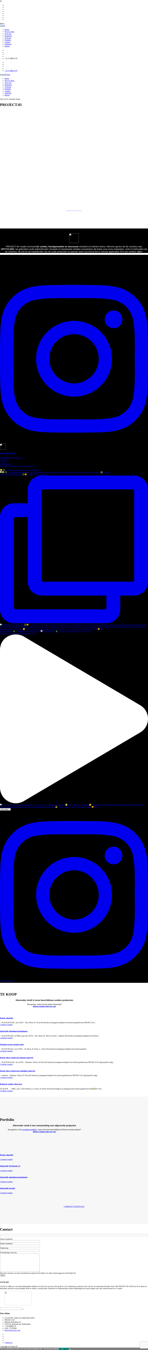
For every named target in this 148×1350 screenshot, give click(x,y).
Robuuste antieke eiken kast (11, 1084)
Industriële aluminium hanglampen (14, 1031)
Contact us (8, 1343)
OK (60, 1349)
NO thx (65, 1349)
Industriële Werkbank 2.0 (10, 1166)
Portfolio (8, 40)
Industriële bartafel (7, 1188)
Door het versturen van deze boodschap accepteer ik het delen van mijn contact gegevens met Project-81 (38, 1273)
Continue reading (6, 1025)
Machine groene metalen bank (12, 1044)
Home (7, 30)
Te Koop (8, 38)
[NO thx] (70, 1349)
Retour (7, 46)
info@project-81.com (12, 1330)
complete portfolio (29, 1130)
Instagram (8, 36)
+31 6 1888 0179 (11, 71)
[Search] (23, 1309)
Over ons (8, 34)
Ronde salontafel (6, 1018)
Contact (7, 42)
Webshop (8, 44)
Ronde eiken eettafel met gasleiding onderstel (17, 1071)
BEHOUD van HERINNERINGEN (74, 188)
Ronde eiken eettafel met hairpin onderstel (16, 1058)
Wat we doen (9, 32)
